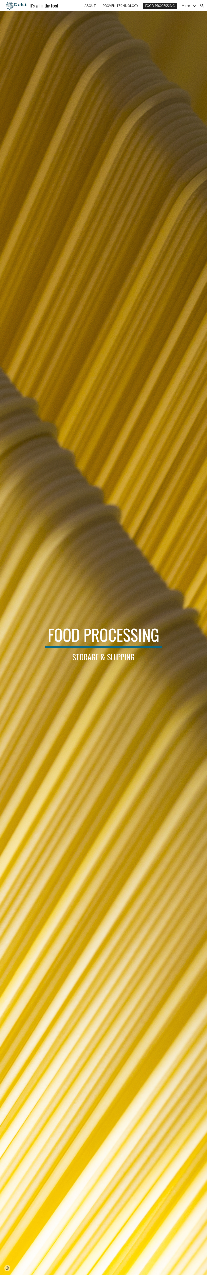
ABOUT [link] (90, 5)
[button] (202, 6)
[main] (103, 643)
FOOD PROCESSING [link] (160, 5)
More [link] (186, 5)
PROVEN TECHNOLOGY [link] (120, 5)
